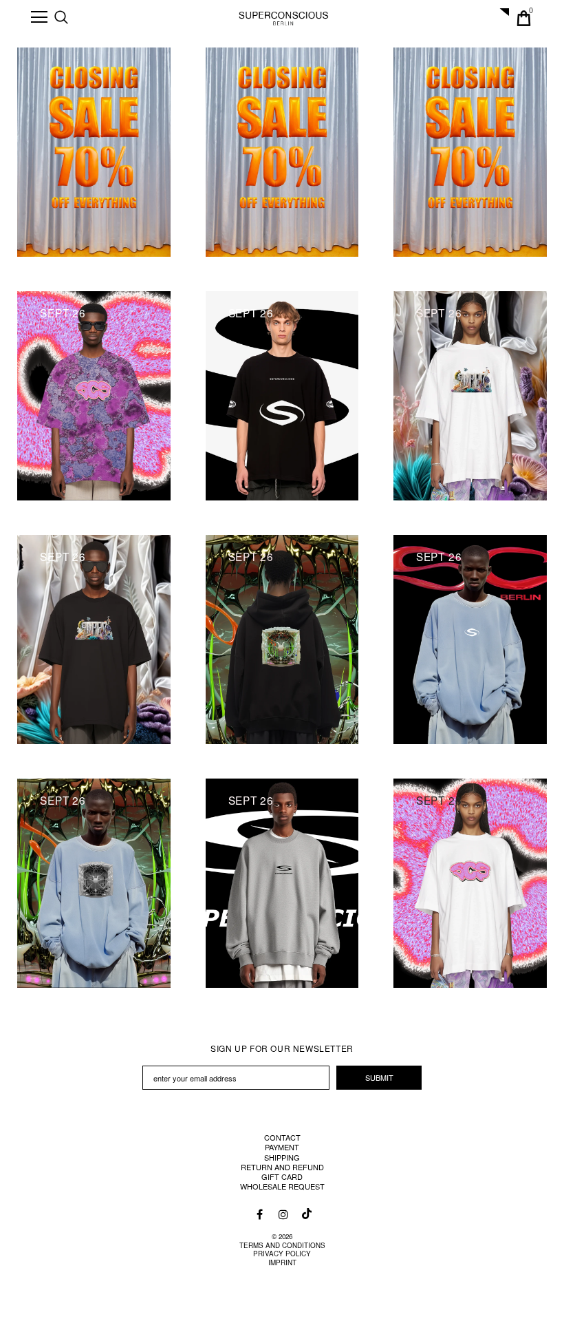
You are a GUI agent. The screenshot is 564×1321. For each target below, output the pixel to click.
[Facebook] (260, 1213)
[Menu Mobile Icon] (39, 17)
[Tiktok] (305, 1210)
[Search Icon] (75, 18)
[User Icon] (500, 18)
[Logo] (284, 17)
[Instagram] (283, 1213)
